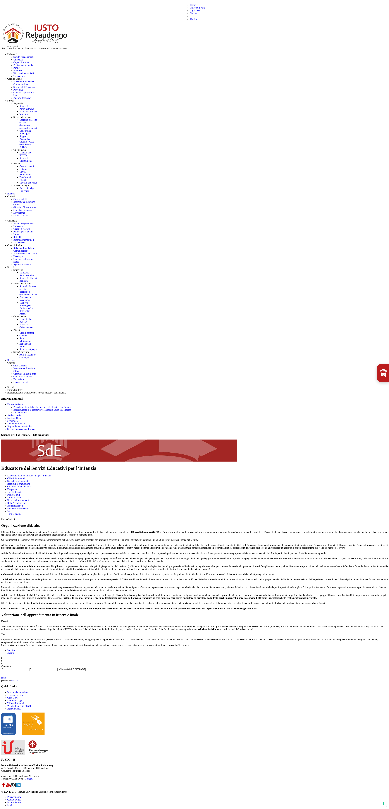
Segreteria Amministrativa (19, 426)
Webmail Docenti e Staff (19, 706)
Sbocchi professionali (17, 481)
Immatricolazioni (15, 505)
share (3, 677)
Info (9, 511)
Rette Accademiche (16, 503)
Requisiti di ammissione (18, 484)
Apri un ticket (14, 708)
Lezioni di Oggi (14, 700)
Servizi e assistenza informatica (22, 429)
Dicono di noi (20, 412)
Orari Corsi (12, 697)
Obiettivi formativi (16, 478)
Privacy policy (14, 797)
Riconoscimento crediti (18, 500)
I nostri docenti (14, 492)
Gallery (193, 13)
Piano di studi (13, 494)
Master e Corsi (14, 418)
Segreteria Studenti (16, 423)
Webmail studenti (15, 703)
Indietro (11, 650)
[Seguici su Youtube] (8, 786)
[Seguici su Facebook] (3, 786)
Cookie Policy (14, 799)
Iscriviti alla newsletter (18, 692)
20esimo (194, 19)
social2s (14, 680)
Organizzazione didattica (19, 486)
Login (10, 805)
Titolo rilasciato (14, 497)
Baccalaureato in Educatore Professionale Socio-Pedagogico (42, 410)
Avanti (10, 653)
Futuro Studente (15, 404)
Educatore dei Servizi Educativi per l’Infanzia (29, 475)
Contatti (29, 778)
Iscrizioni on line (15, 695)
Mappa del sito (14, 802)
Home (193, 5)
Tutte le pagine (14, 514)
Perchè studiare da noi (17, 508)
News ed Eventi (197, 7)
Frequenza (12, 489)
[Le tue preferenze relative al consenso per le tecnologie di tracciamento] (384, 804)
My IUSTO (195, 10)
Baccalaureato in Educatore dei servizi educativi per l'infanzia (42, 407)
